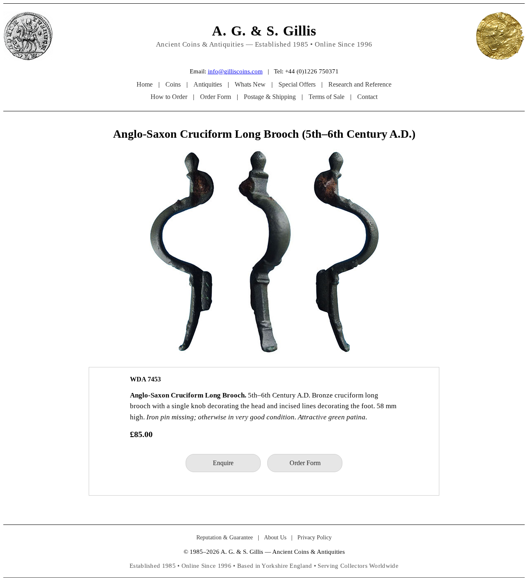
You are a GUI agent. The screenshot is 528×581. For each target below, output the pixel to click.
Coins (173, 84)
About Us (275, 537)
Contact (367, 96)
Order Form (215, 96)
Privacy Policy (314, 537)
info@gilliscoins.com (235, 71)
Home (145, 84)
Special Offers (297, 84)
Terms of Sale (326, 96)
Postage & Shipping (270, 96)
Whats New (250, 84)
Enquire (223, 462)
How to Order (169, 96)
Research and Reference (359, 84)
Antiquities (207, 84)
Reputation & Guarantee (224, 537)
